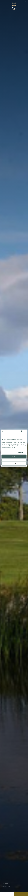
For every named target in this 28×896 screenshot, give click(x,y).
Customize (13, 460)
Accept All (14, 456)
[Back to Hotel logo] (14, 5)
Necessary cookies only (14, 463)
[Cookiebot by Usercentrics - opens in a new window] (21, 431)
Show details (21, 452)
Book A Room (21, 894)
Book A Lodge (7, 894)
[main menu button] (1, 2)
